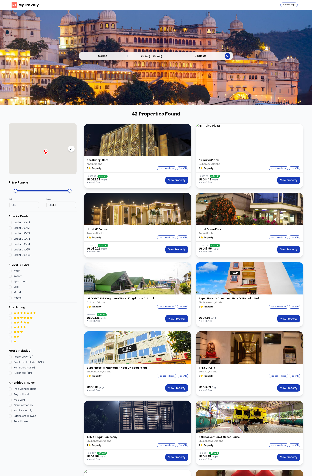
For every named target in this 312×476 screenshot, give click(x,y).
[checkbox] (10, 222)
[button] (137, 140)
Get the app (288, 4)
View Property (176, 180)
